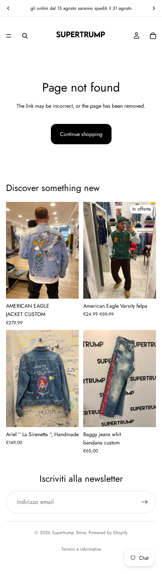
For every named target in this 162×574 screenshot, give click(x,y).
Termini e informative (81, 549)
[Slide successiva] (153, 8)
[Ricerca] (25, 35)
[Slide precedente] (8, 8)
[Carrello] (153, 35)
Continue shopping (81, 134)
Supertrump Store (69, 532)
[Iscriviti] (145, 502)
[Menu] (8, 35)
